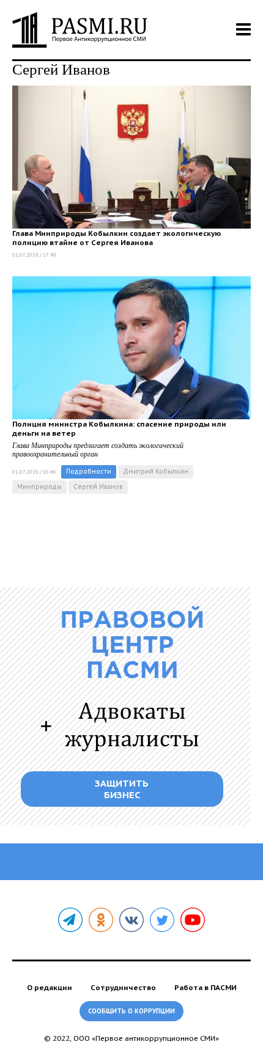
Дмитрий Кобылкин (155, 471)
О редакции (49, 987)
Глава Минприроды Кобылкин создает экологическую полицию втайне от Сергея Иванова (116, 238)
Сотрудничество (123, 987)
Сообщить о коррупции (131, 1011)
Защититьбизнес (122, 789)
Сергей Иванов (98, 487)
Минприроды (39, 487)
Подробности (88, 471)
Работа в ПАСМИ (205, 987)
